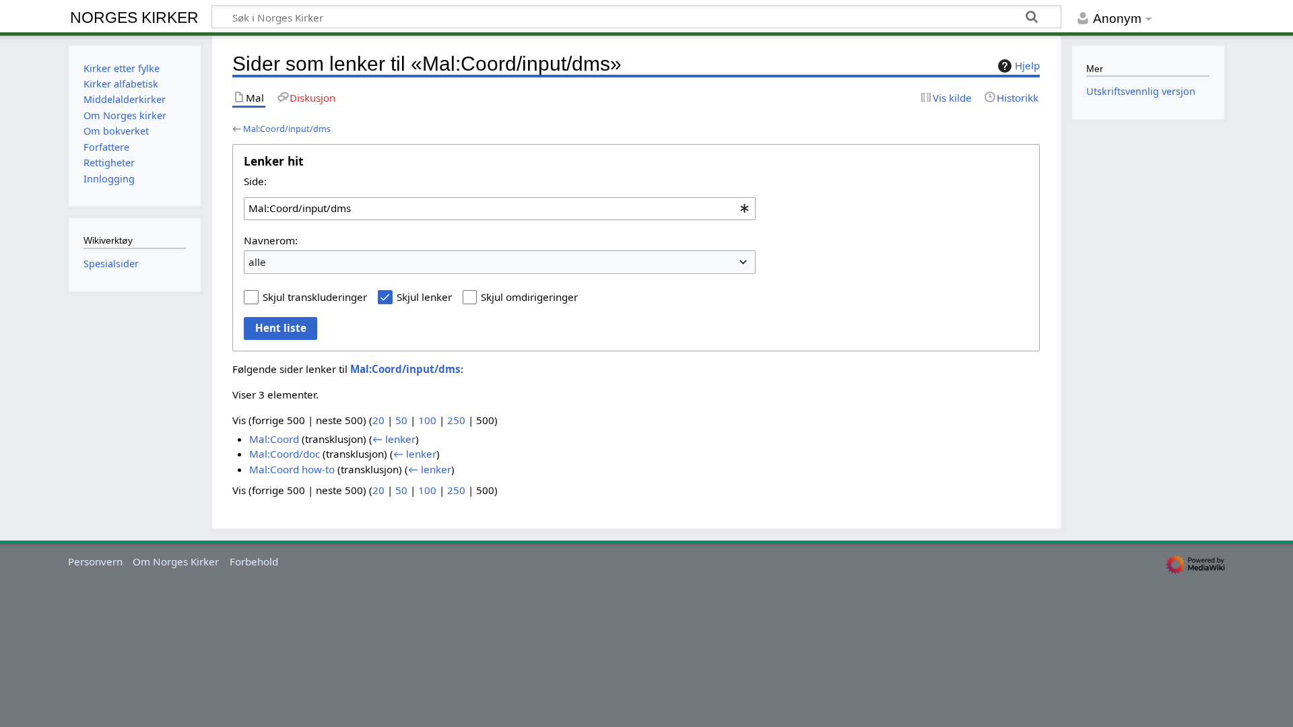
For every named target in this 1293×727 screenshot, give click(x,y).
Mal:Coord (274, 439)
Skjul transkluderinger (315, 297)
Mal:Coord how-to (292, 469)
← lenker (394, 439)
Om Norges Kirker (176, 561)
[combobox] (500, 208)
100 (427, 420)
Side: (255, 181)
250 (456, 420)
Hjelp (1027, 65)
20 (378, 420)
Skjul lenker (424, 297)
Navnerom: (271, 240)
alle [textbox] (257, 262)
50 (401, 420)
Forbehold (254, 561)
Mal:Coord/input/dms (287, 129)
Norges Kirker (134, 17)
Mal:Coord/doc (284, 453)
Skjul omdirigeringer (529, 297)
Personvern (95, 561)
